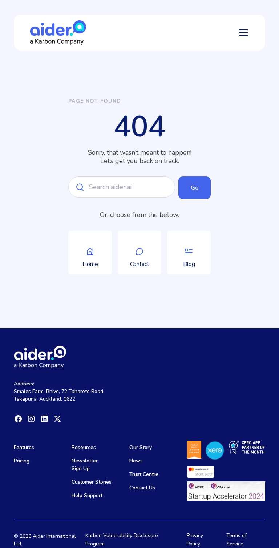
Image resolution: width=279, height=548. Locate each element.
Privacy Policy (195, 539)
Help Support (87, 495)
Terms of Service (236, 539)
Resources (84, 447)
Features (24, 447)
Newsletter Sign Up (85, 464)
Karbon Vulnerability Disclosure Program (121, 539)
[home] (58, 32)
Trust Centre (143, 474)
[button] (242, 32)
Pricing (21, 460)
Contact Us (142, 487)
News (136, 460)
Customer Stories (92, 481)
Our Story (140, 447)
